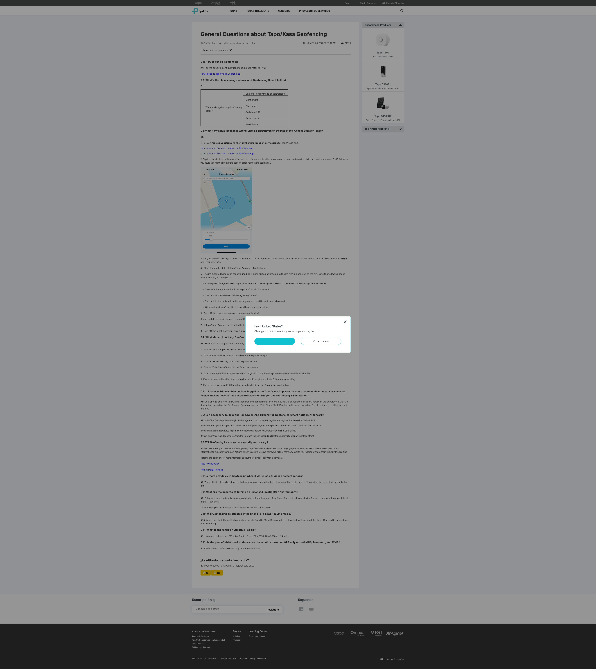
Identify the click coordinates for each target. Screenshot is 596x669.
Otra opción (321, 341)
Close (345, 322)
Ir (275, 341)
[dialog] (298, 334)
